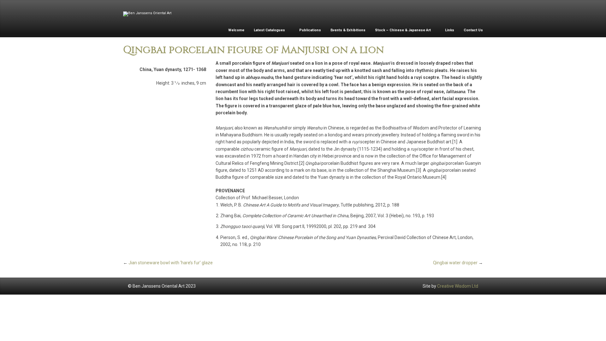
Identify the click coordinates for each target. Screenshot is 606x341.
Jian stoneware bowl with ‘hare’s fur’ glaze (170, 262)
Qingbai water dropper (455, 262)
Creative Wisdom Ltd (457, 286)
